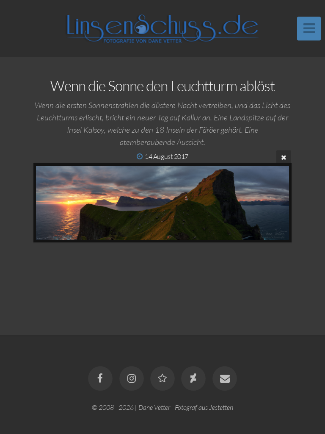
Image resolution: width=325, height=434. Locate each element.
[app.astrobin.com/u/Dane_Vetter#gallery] (162, 378)
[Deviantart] (194, 378)
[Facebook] (100, 378)
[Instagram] (131, 378)
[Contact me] (224, 378)
